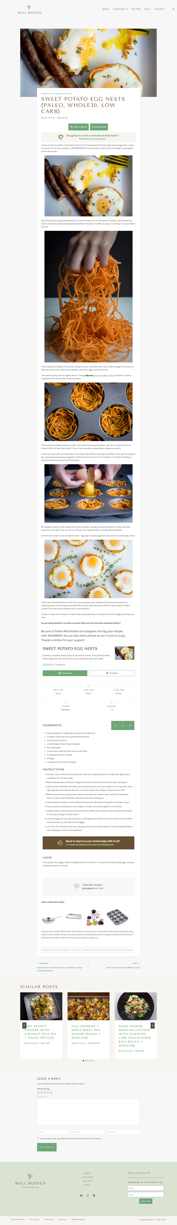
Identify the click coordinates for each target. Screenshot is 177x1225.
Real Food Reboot (98, 139)
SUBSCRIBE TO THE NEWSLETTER (145, 1182)
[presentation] (41, 1006)
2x (123, 725)
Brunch (57, 950)
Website (112, 1132)
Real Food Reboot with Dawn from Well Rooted (91, 844)
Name (41, 1132)
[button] (173, 9)
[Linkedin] (94, 1195)
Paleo (62, 94)
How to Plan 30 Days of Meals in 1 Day (123, 965)
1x (115, 725)
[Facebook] (81, 1195)
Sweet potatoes (115, 950)
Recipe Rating (43, 1088)
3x (130, 725)
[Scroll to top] (170, 1219)
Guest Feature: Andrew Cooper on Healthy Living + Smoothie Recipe (60, 967)
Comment (42, 1096)
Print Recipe (100, 127)
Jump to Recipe (80, 127)
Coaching (119, 9)
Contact (159, 9)
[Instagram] (87, 1195)
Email (76, 1132)
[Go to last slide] (24, 1025)
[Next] (153, 1025)
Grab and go (76, 950)
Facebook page (115, 635)
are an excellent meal (99, 375)
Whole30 (69, 94)
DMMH (164, 1220)
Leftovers (55, 94)
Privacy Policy (80, 937)
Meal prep (101, 950)
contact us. (93, 937)
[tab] (83, 1060)
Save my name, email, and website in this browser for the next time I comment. (70, 1138)
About (105, 9)
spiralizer (77, 733)
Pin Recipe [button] (113, 673)
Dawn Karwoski (49, 118)
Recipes (136, 9)
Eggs (65, 950)
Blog (147, 9)
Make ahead (89, 950)
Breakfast (45, 94)
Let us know (87, 888)
